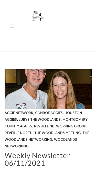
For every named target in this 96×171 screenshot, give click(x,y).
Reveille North (19, 133)
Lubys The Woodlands (40, 119)
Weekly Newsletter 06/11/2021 (37, 159)
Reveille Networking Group (60, 126)
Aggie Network (19, 113)
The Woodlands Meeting (57, 133)
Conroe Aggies (49, 113)
